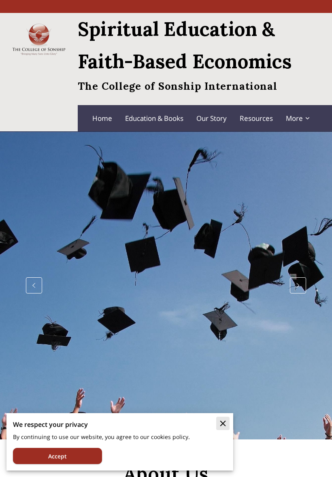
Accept (57, 456)
